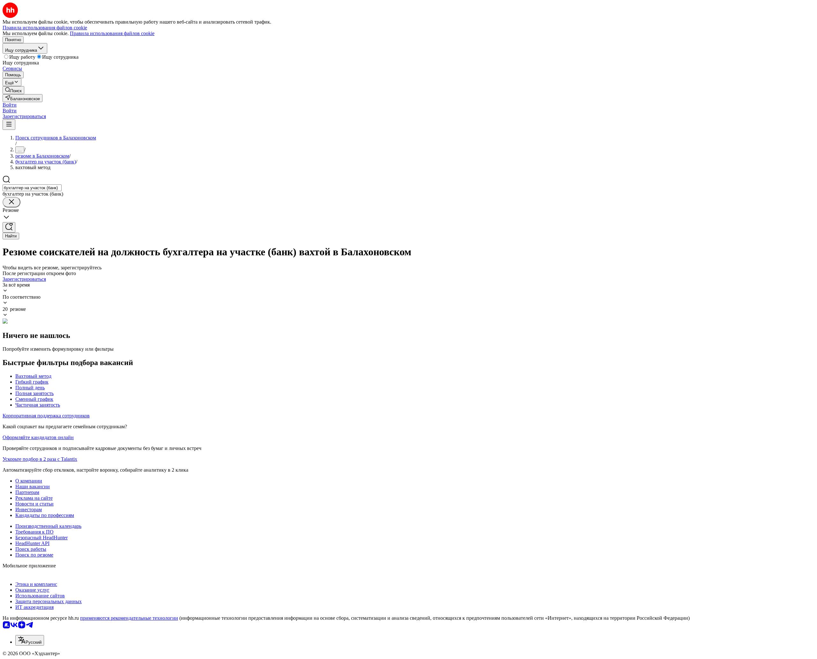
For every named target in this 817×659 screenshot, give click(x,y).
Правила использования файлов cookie (112, 33)
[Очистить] (11, 202)
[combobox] (32, 187)
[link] (13, 90)
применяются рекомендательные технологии (129, 618)
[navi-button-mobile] (9, 124)
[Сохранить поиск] (9, 227)
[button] (10, 105)
